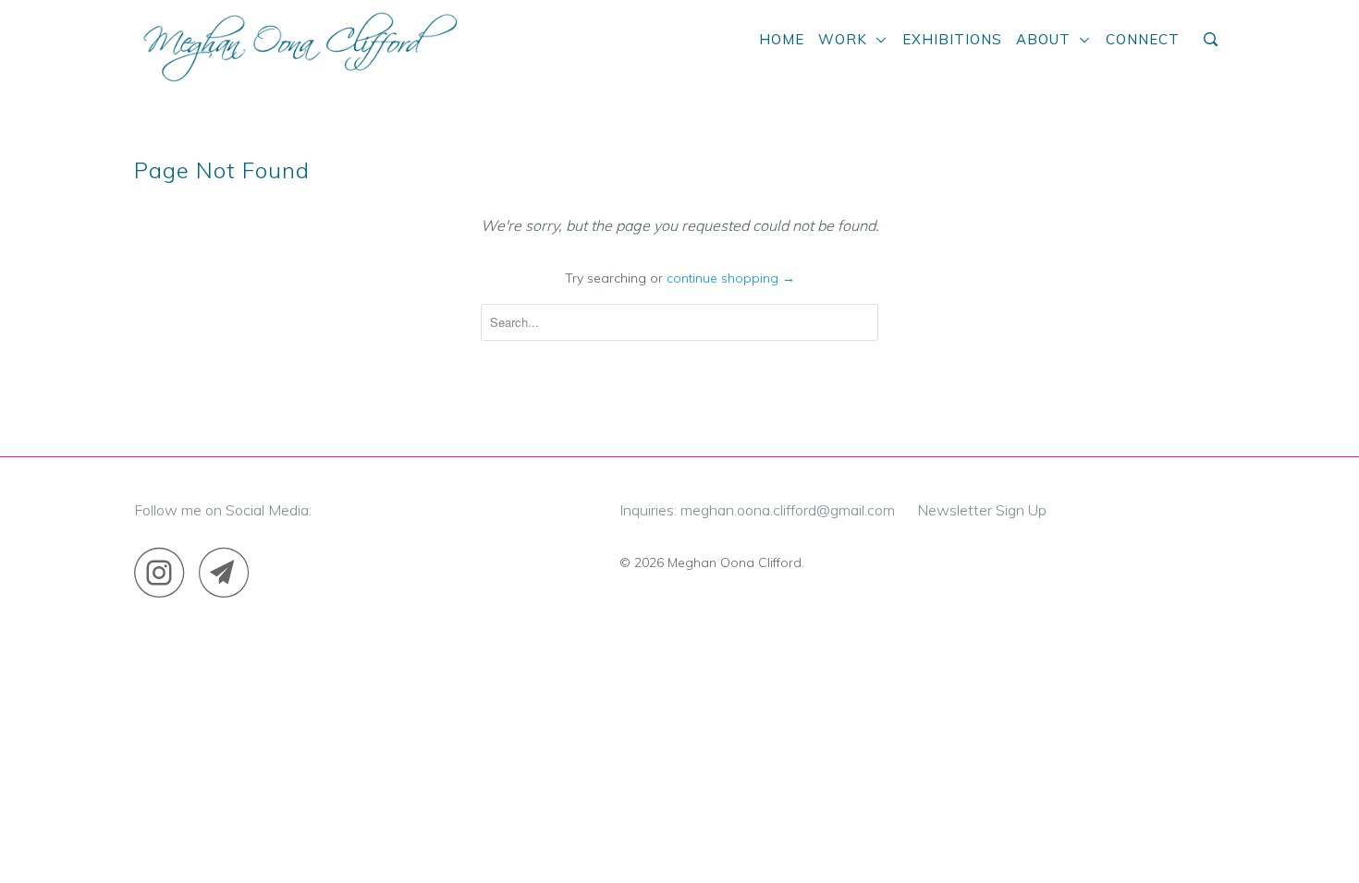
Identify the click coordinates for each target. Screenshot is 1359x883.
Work (847, 39)
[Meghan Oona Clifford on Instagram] (164, 572)
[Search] (1212, 39)
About (1048, 39)
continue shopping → (731, 278)
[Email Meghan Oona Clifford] (229, 572)
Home (781, 39)
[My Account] (1190, 32)
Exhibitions (952, 39)
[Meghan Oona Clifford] (298, 45)
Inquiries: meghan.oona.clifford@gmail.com (757, 510)
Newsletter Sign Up (982, 510)
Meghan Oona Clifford (734, 562)
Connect (1143, 39)
